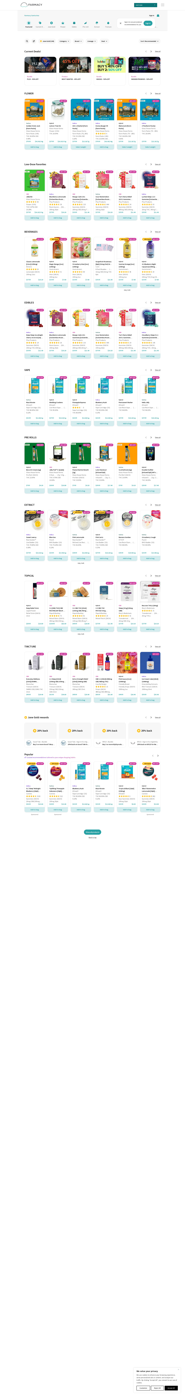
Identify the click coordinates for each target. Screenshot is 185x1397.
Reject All (157, 1388)
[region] (157, 1380)
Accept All (171, 1388)
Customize (143, 1388)
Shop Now (139, 5)
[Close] (178, 1369)
